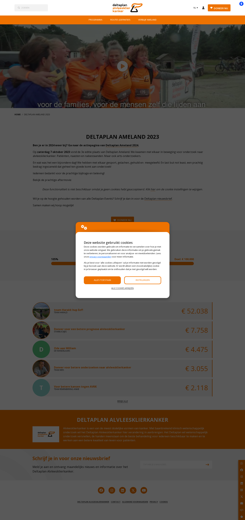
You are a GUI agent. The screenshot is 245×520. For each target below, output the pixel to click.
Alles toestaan (102, 280)
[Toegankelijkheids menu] (241, 4)
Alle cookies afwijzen (122, 288)
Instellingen (143, 280)
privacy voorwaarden (100, 256)
